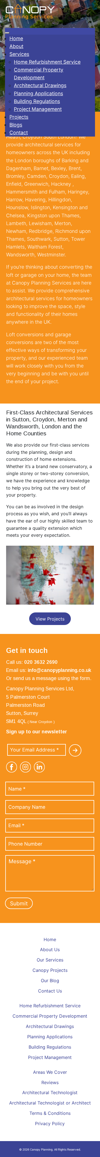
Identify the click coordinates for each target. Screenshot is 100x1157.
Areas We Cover (50, 1072)
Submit (19, 903)
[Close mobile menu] (7, 33)
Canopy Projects (50, 970)
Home (50, 939)
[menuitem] (16, 38)
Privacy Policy (50, 1123)
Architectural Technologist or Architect (50, 1103)
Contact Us (50, 991)
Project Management (50, 1057)
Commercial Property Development (49, 1016)
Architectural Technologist (50, 1092)
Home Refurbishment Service (50, 1005)
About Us (50, 949)
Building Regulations (50, 1047)
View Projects (50, 619)
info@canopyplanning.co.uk (59, 670)
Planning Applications (49, 1036)
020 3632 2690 (41, 662)
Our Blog (50, 980)
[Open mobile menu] (7, 26)
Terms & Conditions (50, 1113)
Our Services (50, 960)
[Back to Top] (90, 1149)
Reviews (50, 1082)
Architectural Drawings (50, 1026)
